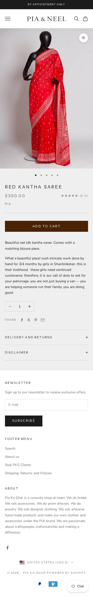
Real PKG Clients (18, 465)
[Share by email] (43, 320)
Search (10, 448)
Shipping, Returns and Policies (28, 473)
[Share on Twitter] (29, 320)
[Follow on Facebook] (7, 547)
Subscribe (23, 420)
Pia (8, 204)
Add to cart (46, 226)
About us (12, 456)
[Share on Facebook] (22, 320)
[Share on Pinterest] (36, 320)
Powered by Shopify (66, 573)
